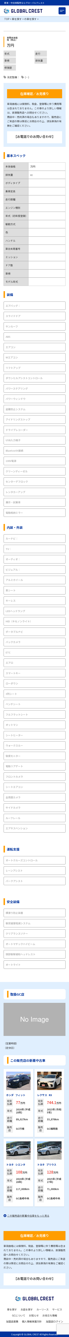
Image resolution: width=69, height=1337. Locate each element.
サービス (57, 1309)
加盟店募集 (12, 1321)
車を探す (12, 1309)
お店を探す (27, 1309)
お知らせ (34, 1315)
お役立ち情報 (49, 1315)
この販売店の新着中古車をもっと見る (28, 1215)
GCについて (18, 1315)
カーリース (42, 1309)
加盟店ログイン (54, 1321)
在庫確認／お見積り (34, 93)
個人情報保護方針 (32, 1321)
